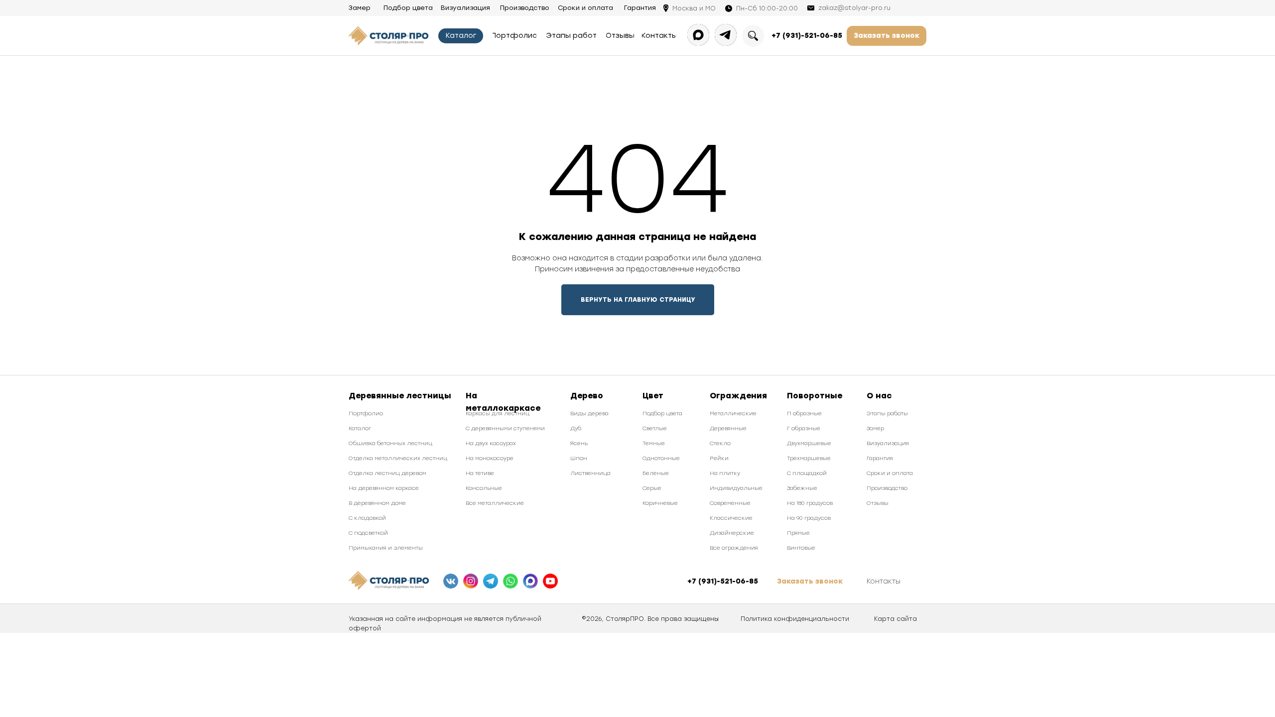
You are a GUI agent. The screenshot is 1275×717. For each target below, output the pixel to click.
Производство (887, 488)
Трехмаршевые (809, 458)
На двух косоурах (491, 443)
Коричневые (660, 503)
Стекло (720, 443)
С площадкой (807, 473)
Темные (653, 443)
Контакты (883, 581)
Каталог (360, 428)
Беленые (655, 473)
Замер (875, 428)
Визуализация (888, 443)
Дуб (575, 428)
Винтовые (801, 548)
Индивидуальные (736, 488)
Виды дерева (589, 413)
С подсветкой (368, 533)
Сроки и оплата (890, 473)
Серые (651, 488)
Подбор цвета (662, 413)
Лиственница (590, 473)
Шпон (578, 458)
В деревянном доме (377, 503)
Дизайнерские (732, 533)
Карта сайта (895, 618)
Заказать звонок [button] (810, 581)
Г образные (803, 428)
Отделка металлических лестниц (398, 458)
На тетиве (480, 473)
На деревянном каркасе (384, 488)
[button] (886, 36)
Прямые (798, 533)
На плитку (725, 473)
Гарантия (880, 458)
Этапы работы (887, 413)
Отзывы (878, 503)
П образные (804, 413)
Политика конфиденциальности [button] (795, 618)
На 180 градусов (810, 503)
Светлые (654, 428)
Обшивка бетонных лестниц (390, 443)
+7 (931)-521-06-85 (806, 35)
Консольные (484, 488)
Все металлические (495, 503)
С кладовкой (367, 518)
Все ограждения (734, 548)
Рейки (719, 458)
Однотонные (661, 458)
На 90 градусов (809, 518)
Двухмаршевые (809, 443)
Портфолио (366, 413)
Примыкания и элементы (386, 548)
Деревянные (728, 428)
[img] (450, 581)
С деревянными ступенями (505, 428)
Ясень (579, 443)
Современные (730, 503)
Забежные (802, 488)
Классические (731, 518)
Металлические (733, 413)
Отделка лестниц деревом (387, 473)
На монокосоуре (489, 458)
